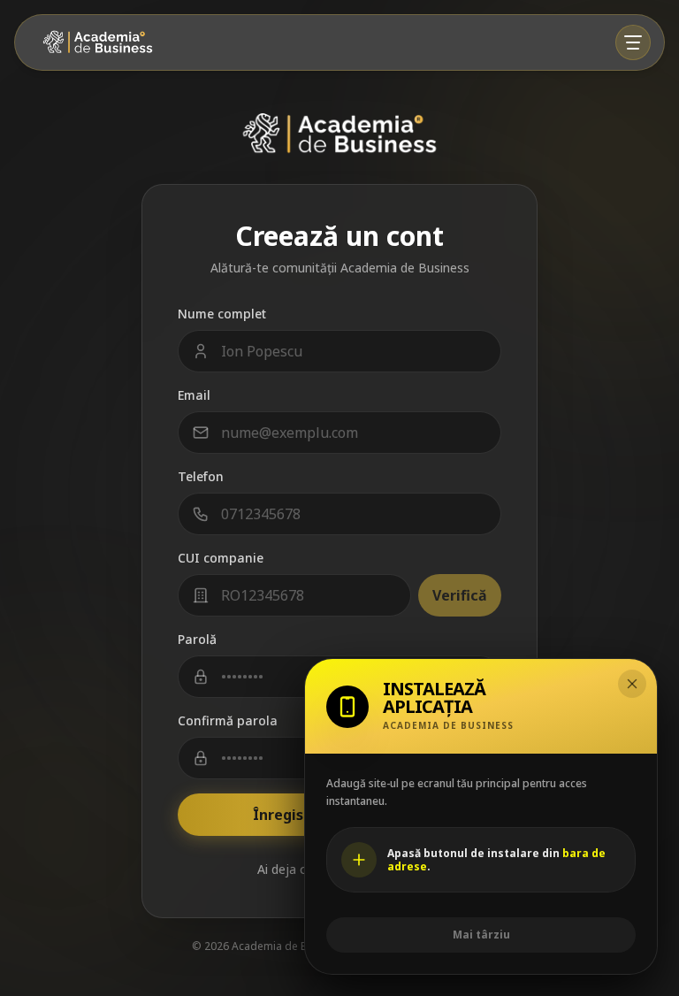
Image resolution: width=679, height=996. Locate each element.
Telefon (201, 476)
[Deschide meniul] (633, 42)
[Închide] (632, 684)
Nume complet (222, 313)
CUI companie (220, 557)
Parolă (197, 639)
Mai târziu (481, 934)
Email (194, 395)
